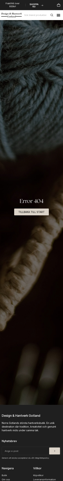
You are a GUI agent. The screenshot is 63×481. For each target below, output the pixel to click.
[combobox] (36, 15)
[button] (58, 15)
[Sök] (53, 15)
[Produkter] (58, 5)
